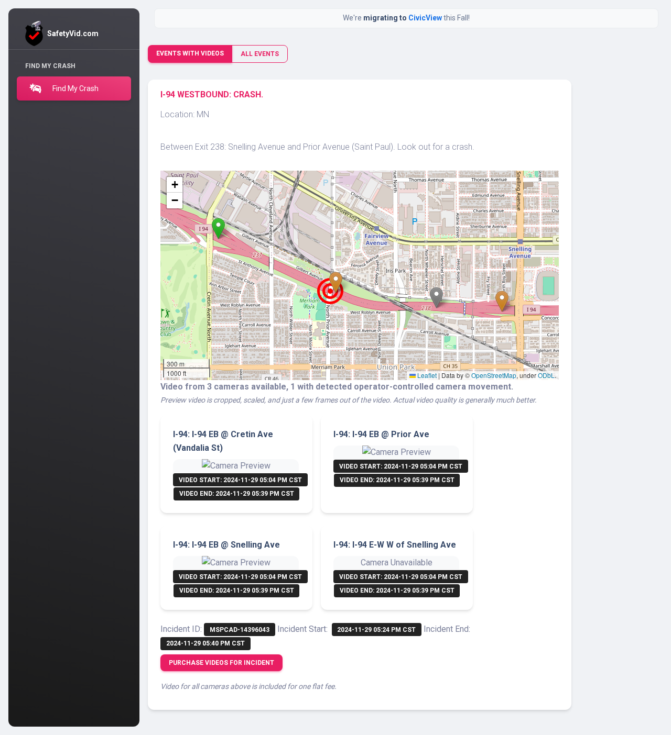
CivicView (425, 18)
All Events (260, 54)
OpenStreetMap (493, 375)
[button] (218, 228)
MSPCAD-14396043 (239, 629)
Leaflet (426, 375)
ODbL (546, 375)
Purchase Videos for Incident (221, 662)
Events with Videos (190, 53)
